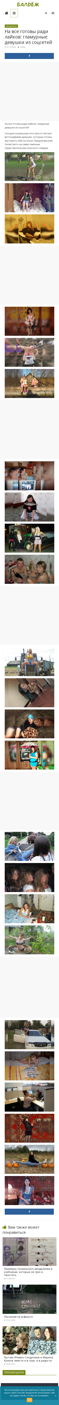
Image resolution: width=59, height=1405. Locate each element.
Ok (29, 1400)
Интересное (11, 26)
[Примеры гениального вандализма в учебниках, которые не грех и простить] (29, 1239)
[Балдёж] (6, 13)
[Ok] (55, 1395)
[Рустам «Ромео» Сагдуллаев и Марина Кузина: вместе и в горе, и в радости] (29, 1328)
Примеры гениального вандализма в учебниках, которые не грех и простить (28, 1272)
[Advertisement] (29, 91)
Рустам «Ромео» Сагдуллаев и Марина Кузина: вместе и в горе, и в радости (28, 1359)
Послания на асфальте (18, 1316)
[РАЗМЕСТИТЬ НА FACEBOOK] (29, 56)
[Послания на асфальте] (29, 1286)
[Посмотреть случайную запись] (52, 13)
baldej (22, 47)
